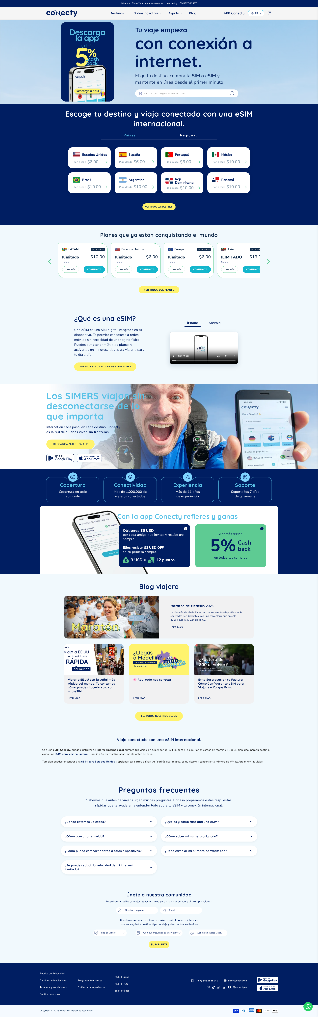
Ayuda (174, 13)
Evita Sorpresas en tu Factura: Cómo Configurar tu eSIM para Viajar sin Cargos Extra (221, 683)
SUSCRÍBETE (159, 944)
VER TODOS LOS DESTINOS (159, 207)
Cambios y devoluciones (54, 980)
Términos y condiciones (53, 987)
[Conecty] (64, 13)
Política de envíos (50, 994)
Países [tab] (130, 135)
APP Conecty (234, 13)
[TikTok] (213, 987)
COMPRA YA (94, 269)
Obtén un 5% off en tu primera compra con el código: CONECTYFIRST (159, 3)
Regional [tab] (188, 135)
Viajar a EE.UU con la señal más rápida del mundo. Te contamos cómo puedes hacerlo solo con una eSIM (91, 685)
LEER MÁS (71, 269)
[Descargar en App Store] (89, 458)
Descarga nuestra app (70, 444)
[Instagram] (224, 987)
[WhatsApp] (218, 987)
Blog (192, 13)
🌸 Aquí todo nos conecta (152, 679)
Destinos (117, 13)
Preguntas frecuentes (90, 980)
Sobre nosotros (146, 13)
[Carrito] (269, 13)
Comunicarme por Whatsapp (308, 1006)
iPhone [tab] (192, 323)
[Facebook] (229, 987)
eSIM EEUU (121, 984)
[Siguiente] (268, 262)
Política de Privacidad (52, 973)
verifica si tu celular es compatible (105, 366)
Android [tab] (215, 323)
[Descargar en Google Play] (60, 458)
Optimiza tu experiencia (91, 987)
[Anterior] (49, 262)
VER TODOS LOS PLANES (159, 289)
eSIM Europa (122, 977)
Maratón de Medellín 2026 (192, 606)
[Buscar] (232, 93)
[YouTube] (208, 987)
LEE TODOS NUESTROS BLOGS (159, 716)
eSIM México (122, 990)
